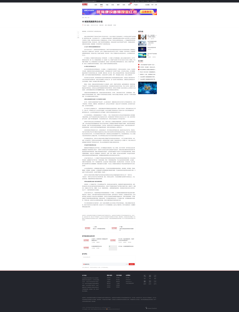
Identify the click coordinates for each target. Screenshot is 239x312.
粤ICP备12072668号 (102, 309)
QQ (150, 278)
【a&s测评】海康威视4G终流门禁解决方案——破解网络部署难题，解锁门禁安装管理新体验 (147, 79)
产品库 (136, 5)
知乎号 (155, 283)
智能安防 (124, 242)
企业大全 (108, 285)
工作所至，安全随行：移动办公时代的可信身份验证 (147, 67)
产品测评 (108, 279)
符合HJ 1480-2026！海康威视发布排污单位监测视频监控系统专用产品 (147, 72)
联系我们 (118, 287)
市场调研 (149, 56)
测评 (118, 5)
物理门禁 (152, 38)
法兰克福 (127, 277)
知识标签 (108, 287)
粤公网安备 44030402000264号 (113, 309)
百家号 (144, 283)
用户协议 (118, 279)
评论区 (114, 25)
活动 (112, 5)
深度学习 (100, 89)
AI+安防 (98, 248)
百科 (124, 5)
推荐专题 (140, 31)
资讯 (101, 5)
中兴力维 (120, 242)
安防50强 (149, 49)
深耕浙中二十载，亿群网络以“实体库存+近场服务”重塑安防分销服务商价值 (147, 75)
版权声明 (118, 281)
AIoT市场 (149, 44)
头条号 (150, 283)
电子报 (133, 1)
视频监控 (98, 242)
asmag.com (128, 279)
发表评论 (131, 264)
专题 (107, 5)
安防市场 (129, 242)
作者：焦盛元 (86, 25)
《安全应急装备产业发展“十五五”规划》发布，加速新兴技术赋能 (147, 65)
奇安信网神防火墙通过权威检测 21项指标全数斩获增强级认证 (147, 70)
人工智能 (93, 242)
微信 (144, 276)
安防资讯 (108, 277)
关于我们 (118, 277)
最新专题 (108, 283)
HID (148, 38)
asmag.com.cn (129, 281)
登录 (152, 4)
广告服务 (118, 283)
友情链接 (118, 285)
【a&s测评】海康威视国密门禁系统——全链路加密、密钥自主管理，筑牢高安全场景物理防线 (147, 77)
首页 (96, 5)
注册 (156, 4)
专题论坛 (108, 281)
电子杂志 (137, 1)
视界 (129, 5)
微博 (155, 278)
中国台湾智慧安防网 (130, 283)
